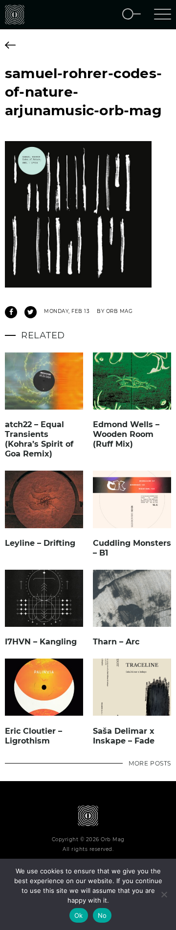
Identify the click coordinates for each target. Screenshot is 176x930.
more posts (150, 763)
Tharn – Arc (116, 641)
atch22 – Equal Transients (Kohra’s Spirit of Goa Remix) (39, 439)
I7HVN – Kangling (41, 641)
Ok (78, 915)
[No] (164, 894)
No (102, 915)
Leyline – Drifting (40, 543)
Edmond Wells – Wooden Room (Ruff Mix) (126, 434)
